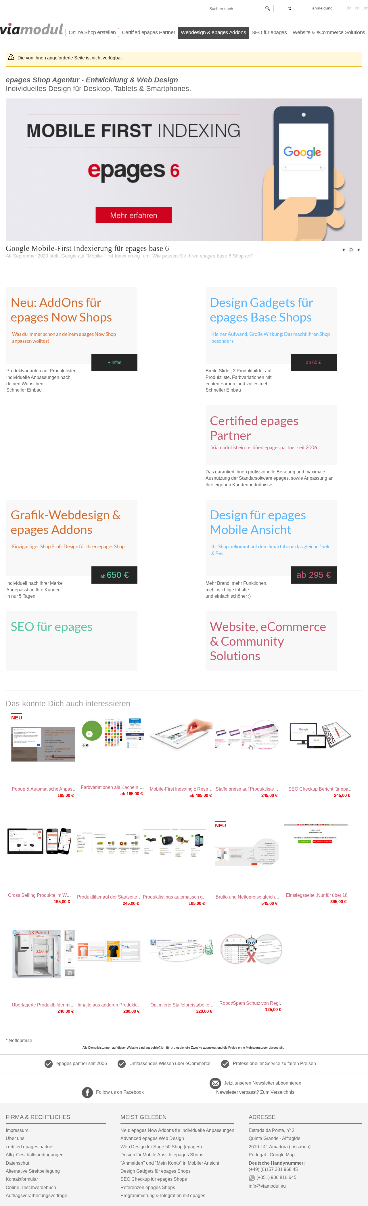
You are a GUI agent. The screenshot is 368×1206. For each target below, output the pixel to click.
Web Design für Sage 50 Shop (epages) (161, 1146)
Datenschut (17, 1163)
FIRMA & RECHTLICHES (38, 1117)
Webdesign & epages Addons (213, 32)
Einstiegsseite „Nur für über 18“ (317, 895)
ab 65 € (313, 362)
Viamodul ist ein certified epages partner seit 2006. (264, 447)
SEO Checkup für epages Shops (153, 1179)
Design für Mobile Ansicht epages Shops (161, 1154)
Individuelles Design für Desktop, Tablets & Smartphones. (98, 84)
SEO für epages (269, 32)
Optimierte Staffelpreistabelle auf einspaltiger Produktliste (208, 1004)
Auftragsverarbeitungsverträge (36, 1195)
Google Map (282, 1154)
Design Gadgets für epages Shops (155, 1171)
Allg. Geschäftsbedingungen (35, 1154)
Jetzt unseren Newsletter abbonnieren (262, 1083)
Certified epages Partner (148, 32)
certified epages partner (30, 1146)
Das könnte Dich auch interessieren (68, 703)
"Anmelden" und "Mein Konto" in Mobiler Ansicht (169, 1163)
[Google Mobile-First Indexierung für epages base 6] (184, 178)
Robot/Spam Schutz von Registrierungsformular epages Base (282, 1003)
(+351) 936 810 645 (275, 1177)
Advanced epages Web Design (152, 1138)
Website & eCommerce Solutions (329, 32)
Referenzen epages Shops (147, 1187)
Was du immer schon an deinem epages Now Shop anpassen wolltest (64, 337)
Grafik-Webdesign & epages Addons (66, 522)
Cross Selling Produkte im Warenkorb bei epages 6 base (65, 895)
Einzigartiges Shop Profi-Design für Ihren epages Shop (68, 546)
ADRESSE (262, 1117)
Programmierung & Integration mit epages (162, 1195)
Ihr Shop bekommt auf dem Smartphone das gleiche (270, 549)
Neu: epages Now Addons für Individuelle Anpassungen (177, 1130)
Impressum (17, 1130)
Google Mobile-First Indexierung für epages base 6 (87, 248)
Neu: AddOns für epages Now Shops (61, 309)
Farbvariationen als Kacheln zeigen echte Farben (131, 787)
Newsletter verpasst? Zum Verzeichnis (255, 1092)
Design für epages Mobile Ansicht (258, 522)
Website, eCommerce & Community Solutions (268, 641)
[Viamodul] (31, 28)
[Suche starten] (268, 8)
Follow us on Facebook (120, 1092)
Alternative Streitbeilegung (33, 1171)
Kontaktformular (22, 1179)
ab (114, 576)
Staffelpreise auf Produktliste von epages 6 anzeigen (269, 789)
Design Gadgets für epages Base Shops (261, 309)
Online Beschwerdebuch (31, 1187)
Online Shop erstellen (92, 32)
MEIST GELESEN (143, 1117)
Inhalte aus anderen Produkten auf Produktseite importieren (138, 1004)
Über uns (15, 1138)
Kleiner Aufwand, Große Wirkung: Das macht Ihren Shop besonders (270, 337)
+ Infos (114, 362)
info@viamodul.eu (267, 1186)
